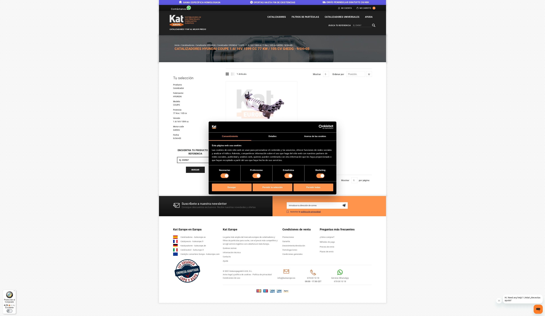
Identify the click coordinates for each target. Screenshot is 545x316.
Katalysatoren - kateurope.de (193, 246)
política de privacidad (311, 212)
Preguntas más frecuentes (337, 229)
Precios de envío (327, 247)
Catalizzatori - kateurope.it (192, 250)
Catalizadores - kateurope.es (193, 237)
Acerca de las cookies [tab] (315, 136)
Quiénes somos (230, 248)
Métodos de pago (327, 242)
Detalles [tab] (273, 136)
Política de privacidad (262, 274)
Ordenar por (338, 74)
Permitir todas (313, 187)
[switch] (256, 176)
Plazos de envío (327, 252)
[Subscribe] (344, 205)
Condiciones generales (292, 254)
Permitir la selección (272, 187)
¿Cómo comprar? (327, 237)
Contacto (227, 257)
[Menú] (14, 291)
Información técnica (232, 252)
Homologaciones (289, 250)
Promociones (288, 237)
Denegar (232, 187)
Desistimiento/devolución (293, 246)
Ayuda (225, 261)
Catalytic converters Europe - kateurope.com (200, 254)
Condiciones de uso (231, 278)
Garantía (286, 241)
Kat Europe (230, 229)
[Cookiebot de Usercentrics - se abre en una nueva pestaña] (320, 127)
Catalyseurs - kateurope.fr (192, 241)
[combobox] (362, 25)
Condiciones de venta (296, 229)
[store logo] (177, 20)
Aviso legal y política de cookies (237, 274)
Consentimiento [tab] (230, 136)
